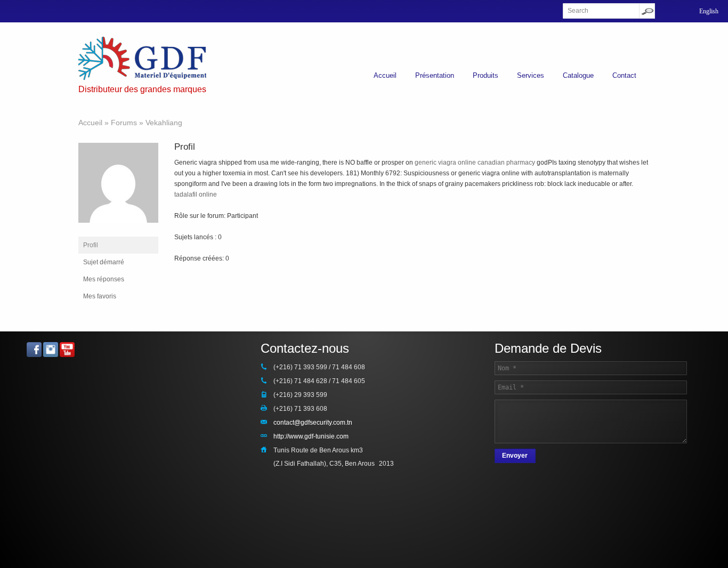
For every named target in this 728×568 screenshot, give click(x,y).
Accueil (385, 75)
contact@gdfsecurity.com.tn (312, 422)
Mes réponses (103, 279)
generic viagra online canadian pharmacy (475, 162)
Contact (624, 75)
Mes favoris (99, 296)
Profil (90, 245)
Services (530, 75)
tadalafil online (195, 194)
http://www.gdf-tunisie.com (311, 436)
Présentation (434, 75)
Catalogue (578, 75)
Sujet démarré (103, 262)
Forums (124, 122)
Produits (485, 75)
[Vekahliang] (118, 231)
